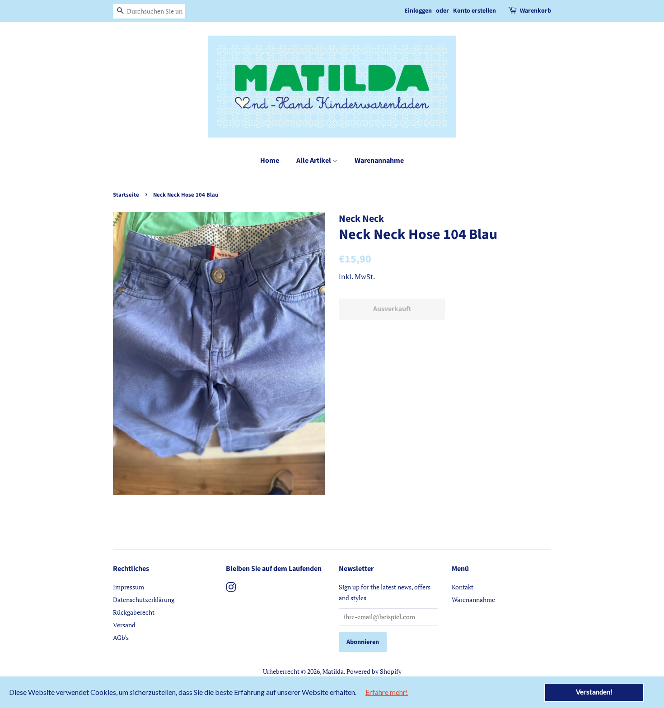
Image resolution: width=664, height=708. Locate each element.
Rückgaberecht (133, 612)
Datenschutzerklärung (143, 599)
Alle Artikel (314, 161)
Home (269, 161)
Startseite (126, 195)
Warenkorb (535, 10)
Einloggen (418, 10)
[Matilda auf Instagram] (231, 588)
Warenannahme (379, 161)
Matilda (333, 671)
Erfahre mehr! (386, 692)
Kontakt (462, 587)
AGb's (121, 637)
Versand (124, 625)
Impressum (128, 587)
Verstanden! (594, 692)
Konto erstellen (474, 10)
